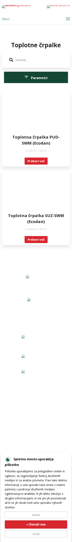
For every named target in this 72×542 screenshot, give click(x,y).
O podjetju (14, 442)
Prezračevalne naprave (23, 409)
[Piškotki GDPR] (8, 460)
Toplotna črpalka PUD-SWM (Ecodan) (36, 140)
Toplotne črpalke (18, 403)
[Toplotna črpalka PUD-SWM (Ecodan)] (36, 114)
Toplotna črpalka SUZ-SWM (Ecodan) (36, 218)
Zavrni (36, 515)
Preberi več (36, 161)
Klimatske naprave (19, 397)
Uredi (36, 534)
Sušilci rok (13, 421)
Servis (11, 448)
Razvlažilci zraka (18, 415)
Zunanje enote (36, 150)
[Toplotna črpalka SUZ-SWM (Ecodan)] (36, 192)
